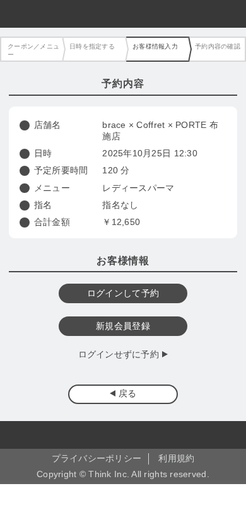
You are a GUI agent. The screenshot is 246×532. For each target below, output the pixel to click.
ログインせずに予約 (118, 354)
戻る (128, 393)
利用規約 (176, 458)
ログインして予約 (123, 293)
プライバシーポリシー (97, 458)
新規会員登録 (123, 326)
